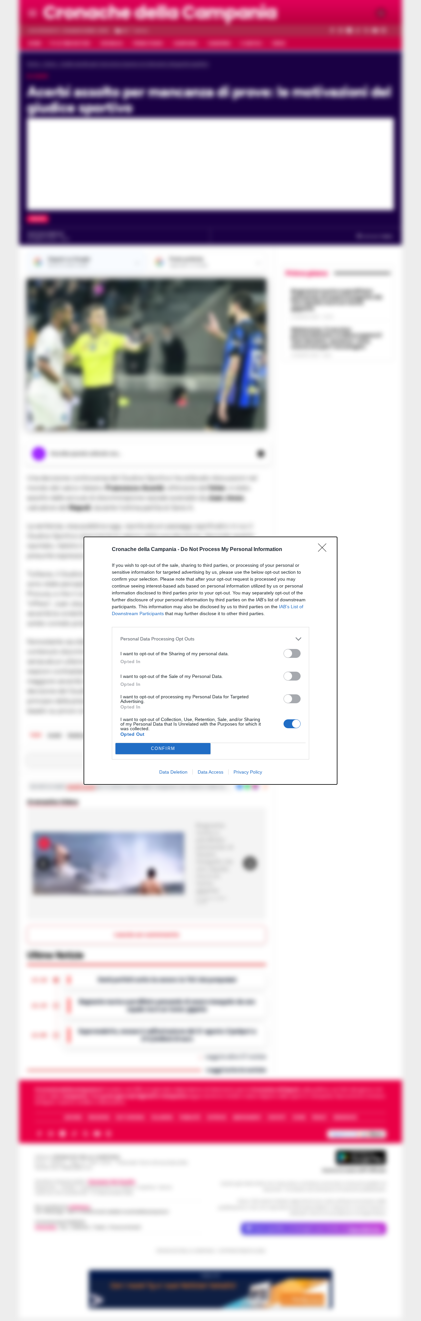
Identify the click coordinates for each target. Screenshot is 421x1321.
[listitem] (210, 639)
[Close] (324, 549)
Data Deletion (173, 772)
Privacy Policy (248, 772)
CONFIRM (163, 748)
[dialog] (210, 660)
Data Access (210, 772)
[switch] (292, 653)
